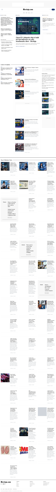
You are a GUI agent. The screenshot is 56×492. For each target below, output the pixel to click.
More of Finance (10, 217)
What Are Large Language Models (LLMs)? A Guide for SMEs (6, 34)
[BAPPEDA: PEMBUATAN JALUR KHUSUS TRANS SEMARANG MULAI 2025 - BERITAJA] (42, 323)
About (17, 482)
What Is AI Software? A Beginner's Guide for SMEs (48, 20)
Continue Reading (46, 29)
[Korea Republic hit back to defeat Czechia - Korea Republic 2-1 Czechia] (5, 264)
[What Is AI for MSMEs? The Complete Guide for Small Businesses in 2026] (5, 184)
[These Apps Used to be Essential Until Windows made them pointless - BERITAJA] (5, 469)
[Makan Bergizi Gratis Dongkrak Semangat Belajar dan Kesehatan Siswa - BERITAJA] (23, 411)
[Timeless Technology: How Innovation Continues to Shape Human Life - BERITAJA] (23, 323)
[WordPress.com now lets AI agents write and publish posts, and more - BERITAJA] (23, 342)
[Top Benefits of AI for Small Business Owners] (23, 166)
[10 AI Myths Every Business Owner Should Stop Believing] (19, 123)
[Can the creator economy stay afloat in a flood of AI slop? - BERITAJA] (23, 361)
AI (31, 12)
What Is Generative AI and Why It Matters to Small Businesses (6, 51)
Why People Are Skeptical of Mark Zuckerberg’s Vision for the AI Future (6, 42)
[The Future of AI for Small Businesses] (19, 82)
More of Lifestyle (28, 254)
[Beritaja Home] (28, 10)
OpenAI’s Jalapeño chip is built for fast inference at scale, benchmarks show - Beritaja (27, 39)
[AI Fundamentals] (19, 94)
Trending (29, 12)
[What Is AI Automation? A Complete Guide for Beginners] (28, 25)
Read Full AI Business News (21, 46)
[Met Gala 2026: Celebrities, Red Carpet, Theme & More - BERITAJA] (23, 304)
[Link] (2, 484)
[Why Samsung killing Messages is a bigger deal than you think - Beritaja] (5, 323)
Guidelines (17, 486)
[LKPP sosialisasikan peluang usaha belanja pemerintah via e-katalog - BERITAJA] (5, 342)
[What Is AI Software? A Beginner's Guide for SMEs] (19, 71)
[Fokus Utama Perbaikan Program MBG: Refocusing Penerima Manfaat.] (5, 304)
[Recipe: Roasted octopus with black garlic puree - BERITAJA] (5, 377)
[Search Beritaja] (50, 9)
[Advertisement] (28, 5)
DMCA (31, 486)
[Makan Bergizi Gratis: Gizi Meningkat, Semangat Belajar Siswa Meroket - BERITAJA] (5, 411)
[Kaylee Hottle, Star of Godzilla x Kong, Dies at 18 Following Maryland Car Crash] (42, 227)
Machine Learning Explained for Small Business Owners (7, 48)
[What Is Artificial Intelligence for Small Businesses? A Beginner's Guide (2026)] (42, 166)
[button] (18, 25)
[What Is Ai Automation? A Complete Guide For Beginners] (45, 100)
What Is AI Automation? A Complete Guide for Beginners (6, 29)
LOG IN (53, 9)
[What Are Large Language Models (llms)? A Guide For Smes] (45, 94)
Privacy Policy (31, 482)
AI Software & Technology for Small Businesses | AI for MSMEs (6, 45)
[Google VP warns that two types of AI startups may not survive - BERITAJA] (5, 394)
